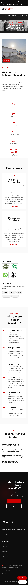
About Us (4, 546)
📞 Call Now (22, 582)
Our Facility (5, 551)
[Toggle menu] (24, 9)
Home (3, 544)
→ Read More (14, 206)
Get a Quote (22, 577)
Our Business (5, 549)
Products (4, 554)
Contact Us (5, 556)
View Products (13, 506)
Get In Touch (13, 501)
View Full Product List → (9, 300)
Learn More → (6, 94)
